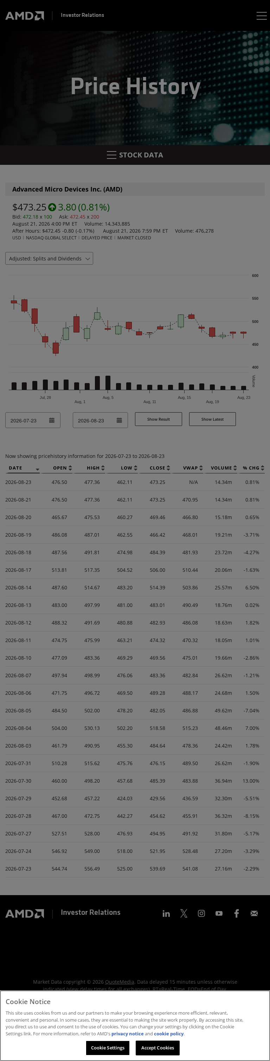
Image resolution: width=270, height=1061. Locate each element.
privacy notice (127, 1033)
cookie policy (169, 1033)
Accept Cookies (157, 1047)
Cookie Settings (108, 1047)
